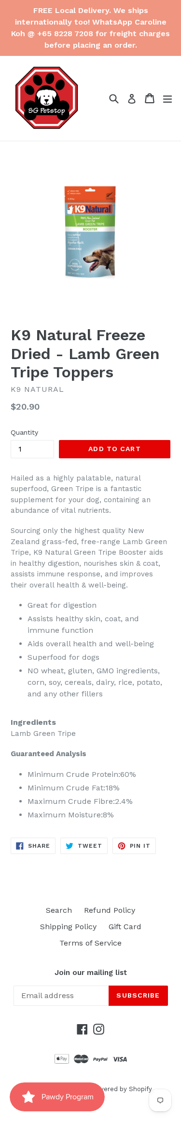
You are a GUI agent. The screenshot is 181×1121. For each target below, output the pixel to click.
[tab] (90, 722)
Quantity (24, 432)
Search (59, 910)
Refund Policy (109, 910)
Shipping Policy (68, 926)
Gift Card (125, 926)
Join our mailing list (91, 972)
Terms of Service (90, 943)
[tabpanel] (90, 774)
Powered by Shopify (121, 1089)
